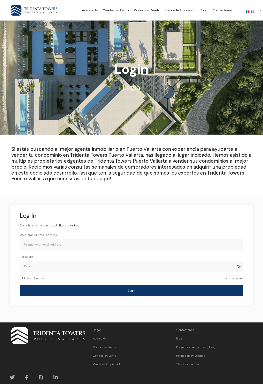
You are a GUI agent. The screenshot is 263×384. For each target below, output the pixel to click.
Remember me (34, 278)
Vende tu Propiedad (106, 364)
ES (252, 11)
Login (131, 290)
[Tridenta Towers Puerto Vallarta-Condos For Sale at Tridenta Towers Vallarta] (34, 10)
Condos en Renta (104, 347)
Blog (179, 338)
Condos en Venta (104, 356)
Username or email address (38, 235)
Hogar (97, 330)
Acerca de (100, 338)
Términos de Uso (187, 364)
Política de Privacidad (190, 356)
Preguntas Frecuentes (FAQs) (195, 347)
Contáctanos (185, 330)
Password (26, 256)
